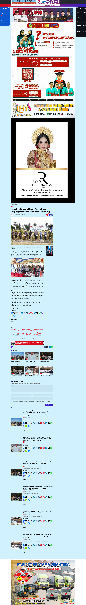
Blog (12, 206)
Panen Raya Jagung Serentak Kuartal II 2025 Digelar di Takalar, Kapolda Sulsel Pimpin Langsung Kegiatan (27, 332)
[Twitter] (47, 347)
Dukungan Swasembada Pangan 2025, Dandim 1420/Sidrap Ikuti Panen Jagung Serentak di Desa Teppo (38, 332)
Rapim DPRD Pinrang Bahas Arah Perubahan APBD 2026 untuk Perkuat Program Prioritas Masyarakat (31, 377)
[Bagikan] (52, 215)
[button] (71, 2)
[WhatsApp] (52, 347)
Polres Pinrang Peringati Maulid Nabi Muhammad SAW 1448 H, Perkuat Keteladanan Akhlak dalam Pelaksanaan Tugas (46, 363)
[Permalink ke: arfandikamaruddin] (12, 215)
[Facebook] (45, 347)
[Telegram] (50, 347)
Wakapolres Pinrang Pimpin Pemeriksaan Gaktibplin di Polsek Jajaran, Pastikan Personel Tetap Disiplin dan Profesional (46, 377)
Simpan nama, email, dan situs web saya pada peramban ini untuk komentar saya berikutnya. (31, 401)
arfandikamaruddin (17, 214)
